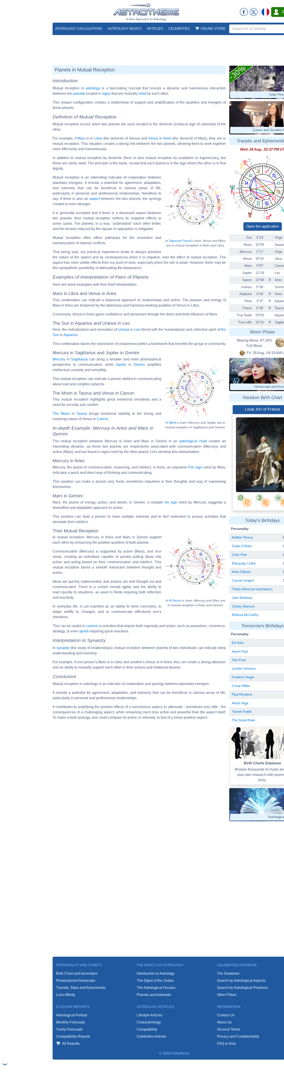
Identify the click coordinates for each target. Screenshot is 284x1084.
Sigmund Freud (180, 240)
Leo (137, 329)
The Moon (61, 413)
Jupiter (121, 364)
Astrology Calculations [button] (78, 28)
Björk (172, 422)
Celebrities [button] (179, 28)
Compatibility (147, 1029)
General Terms (228, 1029)
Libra (98, 138)
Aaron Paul (240, 651)
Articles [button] (155, 28)
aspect (95, 199)
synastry (63, 648)
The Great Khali (243, 720)
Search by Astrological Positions (242, 988)
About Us (224, 1022)
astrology (93, 88)
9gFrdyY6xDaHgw (259, 480)
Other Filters (226, 995)
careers (92, 626)
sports (84, 631)
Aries (167, 138)
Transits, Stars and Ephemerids (80, 988)
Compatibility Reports (73, 1036)
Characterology (149, 1022)
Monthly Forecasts (70, 1022)
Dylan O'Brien (242, 546)
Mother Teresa (242, 537)
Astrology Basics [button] (125, 28)
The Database (228, 973)
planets (79, 93)
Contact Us (226, 1015)
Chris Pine (239, 555)
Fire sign (195, 467)
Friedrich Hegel (243, 677)
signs (106, 93)
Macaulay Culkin (244, 563)
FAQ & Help (226, 1043)
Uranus (124, 329)
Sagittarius (79, 359)
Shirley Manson (243, 606)
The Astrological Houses (156, 988)
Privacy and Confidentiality (238, 1036)
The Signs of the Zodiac (155, 980)
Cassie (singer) (243, 580)
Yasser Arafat (241, 711)
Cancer (102, 419)
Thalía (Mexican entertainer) (252, 589)
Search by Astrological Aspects (241, 980)
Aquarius (70, 335)
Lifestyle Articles (149, 1015)
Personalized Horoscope (75, 980)
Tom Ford (239, 660)
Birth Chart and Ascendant (76, 973)
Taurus (81, 413)
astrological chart (193, 441)
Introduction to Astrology (155, 973)
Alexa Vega (240, 703)
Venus (153, 138)
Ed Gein (238, 643)
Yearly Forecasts (69, 1029)
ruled (142, 93)
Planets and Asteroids (154, 995)
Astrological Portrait (71, 1015)
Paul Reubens (242, 694)
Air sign (171, 502)
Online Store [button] (213, 28)
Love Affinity (65, 995)
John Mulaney (242, 598)
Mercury (59, 359)
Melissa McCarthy (245, 615)
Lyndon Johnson (244, 668)
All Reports (70, 1043)
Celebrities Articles (151, 1036)
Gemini (139, 364)
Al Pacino (175, 600)
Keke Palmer (241, 572)
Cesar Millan (241, 686)
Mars (81, 138)
